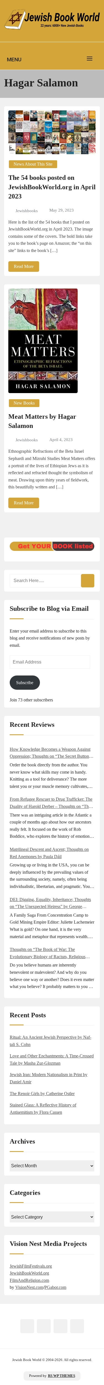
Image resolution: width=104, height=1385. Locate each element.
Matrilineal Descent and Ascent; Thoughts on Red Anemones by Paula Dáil (49, 853)
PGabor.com (55, 1287)
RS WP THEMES (61, 1376)
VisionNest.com (29, 1287)
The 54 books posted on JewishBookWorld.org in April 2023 (52, 187)
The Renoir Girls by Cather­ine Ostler (42, 1093)
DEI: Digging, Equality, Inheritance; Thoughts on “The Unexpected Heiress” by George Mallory (50, 903)
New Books (24, 403)
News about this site (33, 164)
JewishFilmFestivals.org (31, 1266)
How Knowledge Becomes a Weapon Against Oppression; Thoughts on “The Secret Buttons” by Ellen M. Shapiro (51, 753)
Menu (14, 59)
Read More (24, 266)
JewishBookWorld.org (29, 1273)
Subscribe (24, 682)
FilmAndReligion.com (29, 1280)
